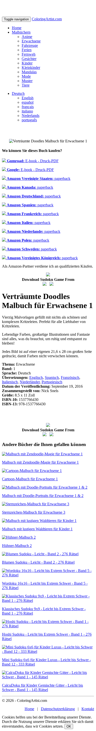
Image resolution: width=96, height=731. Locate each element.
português (29, 120)
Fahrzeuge (30, 45)
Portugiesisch (52, 382)
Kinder (27, 63)
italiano (27, 111)
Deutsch (18, 93)
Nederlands (30, 115)
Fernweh (28, 54)
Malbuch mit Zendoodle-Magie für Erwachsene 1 (40, 462)
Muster (27, 81)
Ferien (27, 50)
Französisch (70, 377)
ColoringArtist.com (47, 19)
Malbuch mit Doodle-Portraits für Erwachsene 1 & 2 (42, 496)
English (27, 98)
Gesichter (29, 59)
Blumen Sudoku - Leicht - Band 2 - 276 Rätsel (38, 562)
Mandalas (29, 72)
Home (16, 28)
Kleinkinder (31, 67)
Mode (26, 76)
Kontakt (87, 709)
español (27, 102)
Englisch (36, 377)
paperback (38, 178)
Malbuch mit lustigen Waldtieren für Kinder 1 (37, 529)
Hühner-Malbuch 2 (17, 546)
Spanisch (52, 377)
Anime (27, 37)
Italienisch (10, 382)
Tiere (26, 85)
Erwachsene (31, 41)
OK (68, 726)
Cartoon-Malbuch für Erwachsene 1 (30, 479)
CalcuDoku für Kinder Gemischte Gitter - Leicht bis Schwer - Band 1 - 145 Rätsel (42, 687)
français (28, 107)
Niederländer (30, 382)
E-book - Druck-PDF (32, 161)
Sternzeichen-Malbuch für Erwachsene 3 (33, 512)
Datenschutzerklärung (58, 709)
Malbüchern (21, 32)
